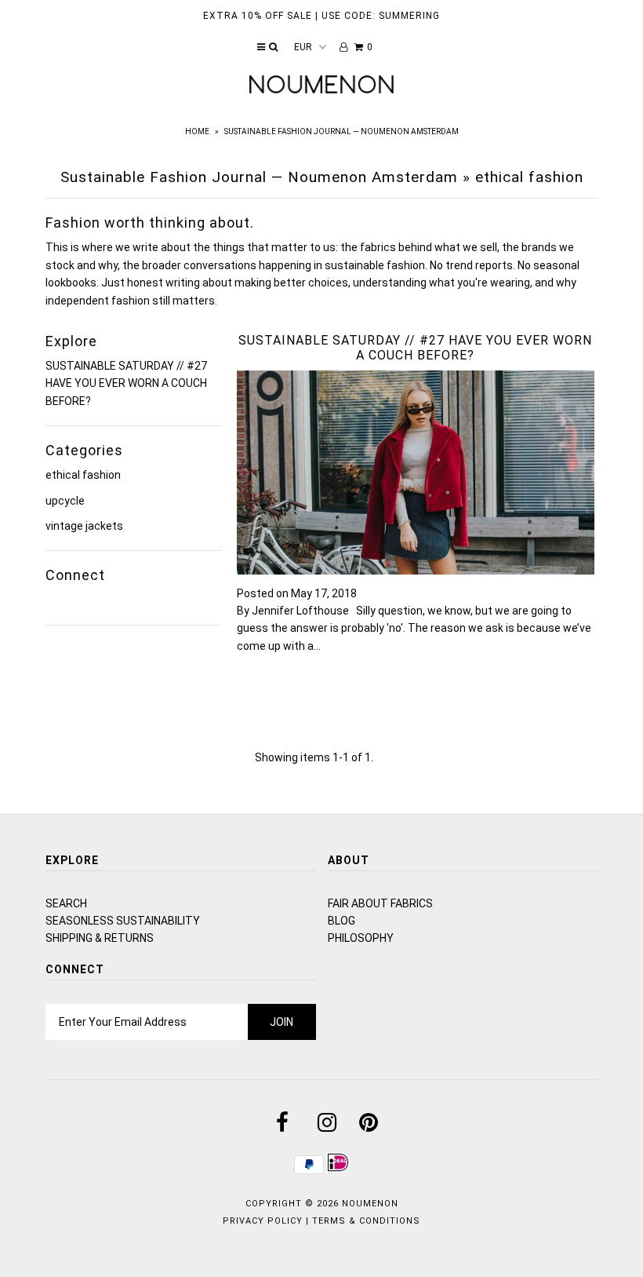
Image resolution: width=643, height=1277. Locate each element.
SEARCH (66, 903)
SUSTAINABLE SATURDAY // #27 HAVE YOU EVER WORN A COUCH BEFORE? (126, 383)
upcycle (65, 500)
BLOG (341, 920)
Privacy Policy (263, 1221)
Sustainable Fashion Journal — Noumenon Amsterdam (259, 177)
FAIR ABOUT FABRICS (380, 903)
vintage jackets (84, 526)
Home (197, 131)
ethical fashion (83, 475)
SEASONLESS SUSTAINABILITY (122, 920)
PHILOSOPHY (361, 938)
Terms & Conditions (366, 1221)
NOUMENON (370, 1204)
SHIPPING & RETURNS (99, 938)
